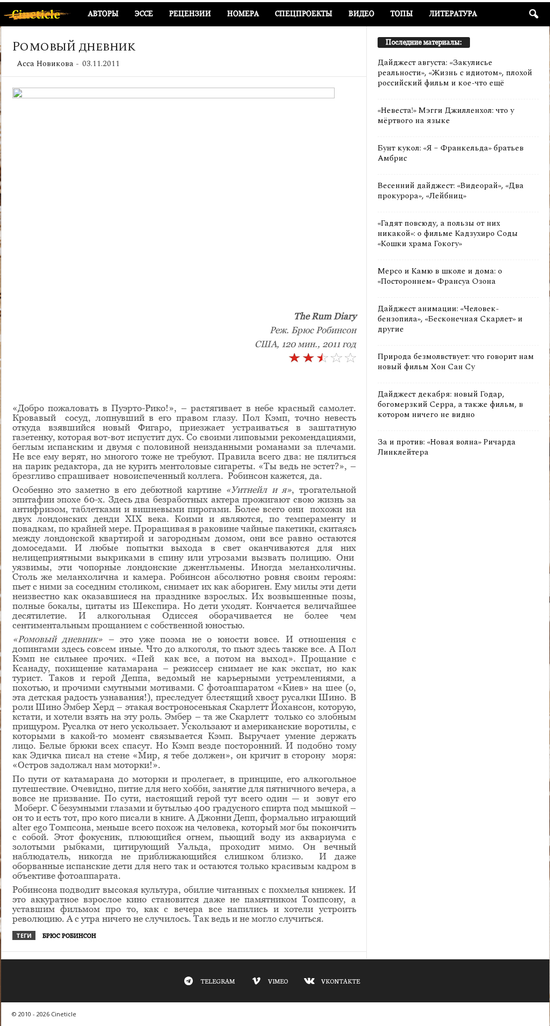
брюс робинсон (69, 935)
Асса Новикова (45, 64)
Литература (453, 14)
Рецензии (190, 14)
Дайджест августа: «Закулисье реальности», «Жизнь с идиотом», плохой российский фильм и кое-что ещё (455, 72)
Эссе (144, 14)
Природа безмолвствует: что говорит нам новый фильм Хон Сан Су (456, 361)
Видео (361, 14)
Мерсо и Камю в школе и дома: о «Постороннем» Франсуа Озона (440, 276)
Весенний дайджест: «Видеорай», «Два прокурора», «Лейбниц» (451, 191)
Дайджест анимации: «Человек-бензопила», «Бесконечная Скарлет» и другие (450, 319)
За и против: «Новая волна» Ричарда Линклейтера (447, 447)
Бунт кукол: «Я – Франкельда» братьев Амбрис (451, 153)
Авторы (103, 14)
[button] (533, 14)
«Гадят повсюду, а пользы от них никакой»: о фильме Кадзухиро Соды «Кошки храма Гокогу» (448, 233)
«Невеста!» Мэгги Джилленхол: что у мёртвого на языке (446, 115)
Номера (243, 14)
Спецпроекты (303, 14)
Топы (401, 14)
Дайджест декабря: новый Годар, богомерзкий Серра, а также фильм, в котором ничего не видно (450, 404)
